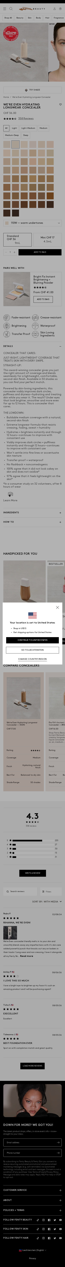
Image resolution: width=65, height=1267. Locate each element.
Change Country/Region (32, 659)
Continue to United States (33, 640)
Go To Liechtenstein (32, 650)
